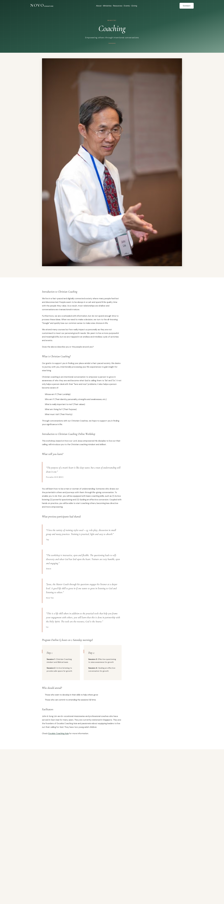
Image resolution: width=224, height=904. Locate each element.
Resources (117, 6)
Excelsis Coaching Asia (58, 733)
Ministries (107, 6)
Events (127, 6)
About (98, 6)
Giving (134, 6)
